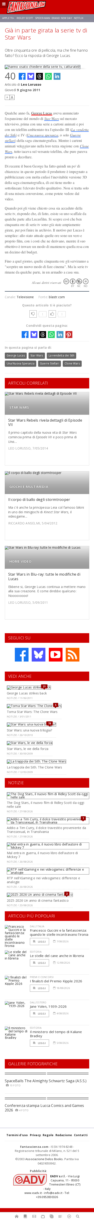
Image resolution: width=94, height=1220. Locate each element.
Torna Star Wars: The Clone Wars (32, 712)
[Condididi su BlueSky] (31, 76)
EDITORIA (36, 951)
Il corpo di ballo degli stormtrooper (39, 499)
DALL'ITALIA (37, 926)
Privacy (35, 1135)
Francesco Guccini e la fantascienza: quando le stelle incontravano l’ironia (59, 932)
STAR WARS (19, 407)
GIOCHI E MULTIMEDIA (28, 486)
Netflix (78, 18)
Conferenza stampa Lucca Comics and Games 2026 (44, 1107)
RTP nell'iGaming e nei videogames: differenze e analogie (43, 880)
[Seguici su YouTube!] (55, 654)
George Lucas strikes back (27, 693)
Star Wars (51, 118)
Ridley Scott (25, 18)
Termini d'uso (17, 1135)
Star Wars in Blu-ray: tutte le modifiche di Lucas (44, 576)
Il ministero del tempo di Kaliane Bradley (56, 1033)
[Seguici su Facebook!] (21, 654)
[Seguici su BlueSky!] (38, 654)
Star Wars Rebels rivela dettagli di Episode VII (45, 422)
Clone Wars (72, 363)
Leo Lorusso (31, 84)
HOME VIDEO (20, 561)
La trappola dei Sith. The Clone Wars (34, 767)
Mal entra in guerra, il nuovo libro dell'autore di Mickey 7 (42, 855)
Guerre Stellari (49, 363)
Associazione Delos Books (44, 1159)
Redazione (63, 1135)
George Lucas (41, 113)
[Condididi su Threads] (39, 76)
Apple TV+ (8, 18)
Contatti (81, 1135)
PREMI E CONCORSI (42, 977)
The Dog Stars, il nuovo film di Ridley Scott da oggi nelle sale (45, 804)
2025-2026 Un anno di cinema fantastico (38, 900)
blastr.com (57, 297)
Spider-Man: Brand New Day (53, 18)
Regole (48, 1135)
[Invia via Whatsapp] (48, 76)
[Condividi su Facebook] (22, 76)
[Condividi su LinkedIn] (57, 76)
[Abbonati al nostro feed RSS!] (72, 654)
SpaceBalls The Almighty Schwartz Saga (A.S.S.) (46, 1080)
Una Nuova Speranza (20, 363)
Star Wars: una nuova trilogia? (29, 730)
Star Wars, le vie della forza (27, 749)
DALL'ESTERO (38, 1002)
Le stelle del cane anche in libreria (57, 955)
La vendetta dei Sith (62, 355)
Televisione (25, 297)
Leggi (41, 941)
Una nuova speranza (42, 135)
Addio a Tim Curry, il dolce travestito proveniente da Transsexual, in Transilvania (46, 830)
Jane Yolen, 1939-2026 (48, 1006)
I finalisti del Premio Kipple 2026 (56, 981)
